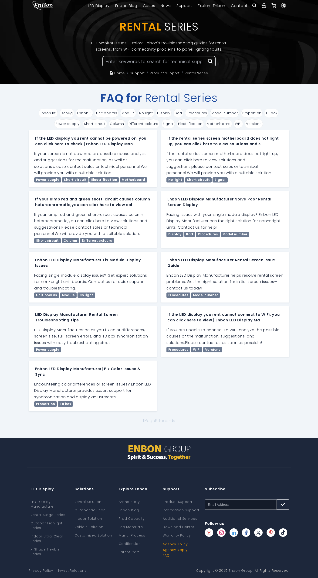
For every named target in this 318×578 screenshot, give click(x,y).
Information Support (181, 510)
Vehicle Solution (88, 527)
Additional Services (180, 518)
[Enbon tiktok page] (283, 532)
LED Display (99, 5)
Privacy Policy (41, 570)
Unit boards (106, 113)
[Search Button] (210, 61)
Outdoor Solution (89, 510)
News (166, 5)
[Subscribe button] (283, 504)
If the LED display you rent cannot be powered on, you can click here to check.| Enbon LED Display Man (90, 141)
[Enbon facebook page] (246, 532)
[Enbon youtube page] (209, 532)
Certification (130, 543)
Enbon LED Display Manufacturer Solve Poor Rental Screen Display (219, 201)
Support (184, 5)
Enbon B (84, 113)
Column (117, 123)
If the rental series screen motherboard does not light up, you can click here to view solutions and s (223, 141)
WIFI (238, 123)
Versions (254, 123)
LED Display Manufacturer (42, 504)
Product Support (178, 501)
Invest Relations (72, 570)
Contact (239, 5)
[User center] (264, 6)
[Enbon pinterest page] (271, 532)
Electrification (190, 123)
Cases (149, 5)
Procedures (196, 113)
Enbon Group (241, 570)
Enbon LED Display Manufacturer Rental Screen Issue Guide (221, 262)
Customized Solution (93, 535)
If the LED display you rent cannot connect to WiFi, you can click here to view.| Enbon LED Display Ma (223, 317)
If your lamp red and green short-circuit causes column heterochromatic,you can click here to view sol (92, 201)
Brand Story (129, 501)
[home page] (43, 6)
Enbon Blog (126, 5)
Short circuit (95, 123)
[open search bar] (254, 6)
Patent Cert (129, 552)
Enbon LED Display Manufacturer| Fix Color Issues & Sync (88, 371)
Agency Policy (175, 544)
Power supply (67, 123)
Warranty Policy (177, 535)
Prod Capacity (132, 518)
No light (146, 113)
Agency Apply (175, 549)
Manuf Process (132, 535)
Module (128, 113)
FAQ (166, 555)
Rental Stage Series (47, 515)
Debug (67, 113)
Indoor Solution (88, 518)
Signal (168, 123)
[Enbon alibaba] (274, 6)
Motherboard (219, 123)
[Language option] (284, 6)
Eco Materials (131, 527)
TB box (271, 113)
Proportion (251, 113)
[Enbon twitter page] (258, 532)
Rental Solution (87, 501)
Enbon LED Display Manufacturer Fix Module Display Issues (88, 262)
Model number (224, 113)
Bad (178, 113)
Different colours (143, 123)
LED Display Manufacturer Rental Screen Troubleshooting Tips (76, 317)
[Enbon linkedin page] (234, 532)
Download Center (178, 527)
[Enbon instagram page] (221, 532)
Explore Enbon (211, 5)
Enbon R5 (48, 113)
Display (163, 113)
